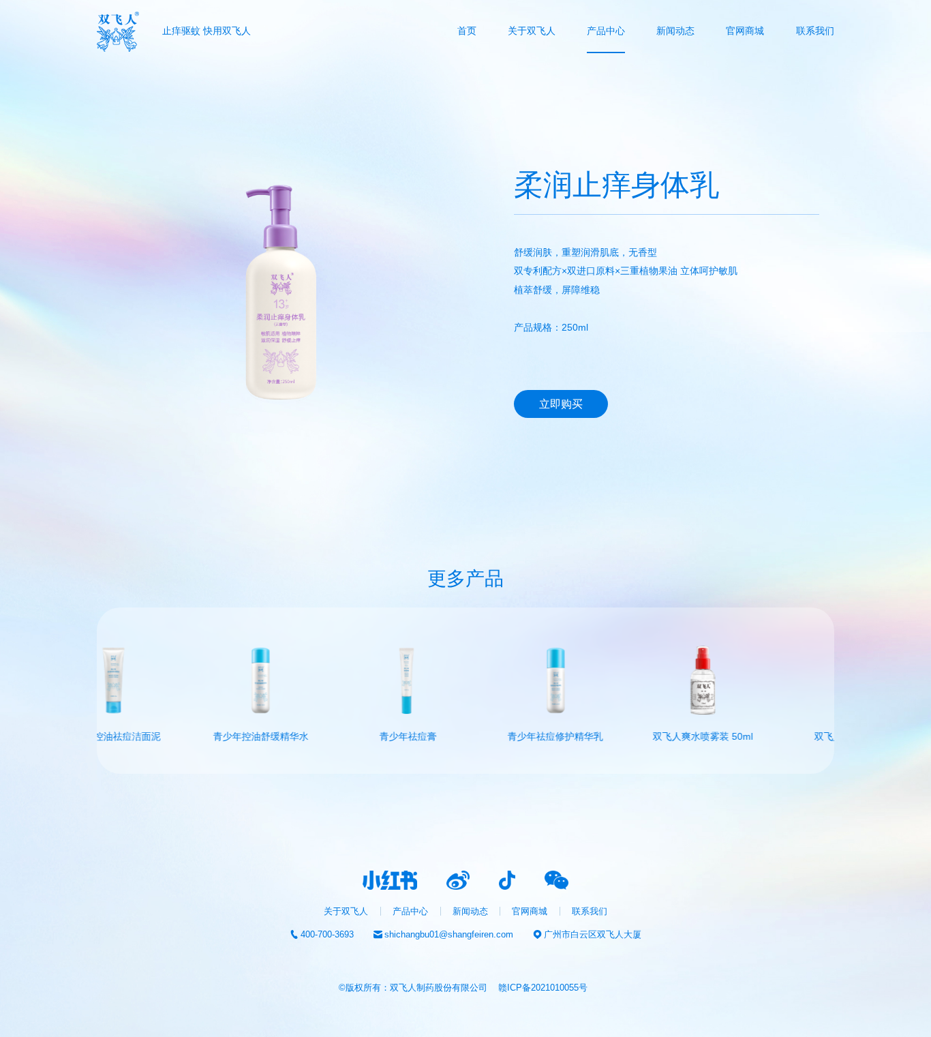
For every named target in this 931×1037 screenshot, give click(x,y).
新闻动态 (675, 31)
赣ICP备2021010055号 (542, 987)
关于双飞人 (531, 31)
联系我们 (815, 31)
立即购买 (561, 404)
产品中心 (606, 31)
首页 (466, 31)
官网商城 (529, 911)
